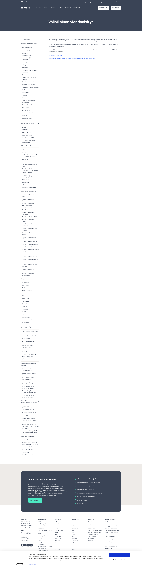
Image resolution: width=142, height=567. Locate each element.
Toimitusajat (25, 107)
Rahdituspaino (26, 92)
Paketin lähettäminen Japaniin (30, 244)
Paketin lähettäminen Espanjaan (28, 224)
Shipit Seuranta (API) (27, 449)
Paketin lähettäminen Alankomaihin (28, 200)
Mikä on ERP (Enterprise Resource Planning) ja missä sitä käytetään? (29, 420)
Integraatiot (24, 279)
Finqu (23, 293)
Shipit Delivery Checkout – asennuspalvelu (29, 378)
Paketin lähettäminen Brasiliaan (28, 220)
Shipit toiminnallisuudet (27, 436)
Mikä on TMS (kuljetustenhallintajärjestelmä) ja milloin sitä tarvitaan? (30, 407)
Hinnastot (53, 7)
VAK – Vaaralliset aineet (28, 113)
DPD (73, 530)
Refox (56, 547)
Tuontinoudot (25, 179)
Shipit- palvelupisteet (28, 105)
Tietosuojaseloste (27, 135)
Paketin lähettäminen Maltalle (30, 254)
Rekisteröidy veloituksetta (43, 479)
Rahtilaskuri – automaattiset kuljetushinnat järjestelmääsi (30, 443)
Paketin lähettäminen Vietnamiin (28, 270)
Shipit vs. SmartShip (27, 338)
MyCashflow (25, 303)
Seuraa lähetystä (99, 2)
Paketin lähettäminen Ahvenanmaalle (28, 195)
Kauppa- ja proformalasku (29, 162)
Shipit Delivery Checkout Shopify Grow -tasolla (28, 387)
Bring (73, 524)
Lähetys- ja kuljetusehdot (28, 123)
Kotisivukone (25, 298)
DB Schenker (75, 528)
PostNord (74, 549)
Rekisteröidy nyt (35, 500)
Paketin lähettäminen (110, 519)
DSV (73, 532)
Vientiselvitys (25, 182)
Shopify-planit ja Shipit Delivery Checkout (29, 364)
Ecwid (23, 288)
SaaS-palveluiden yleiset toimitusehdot (28, 141)
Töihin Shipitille (92, 536)
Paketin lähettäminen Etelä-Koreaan (29, 229)
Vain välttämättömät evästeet (119, 559)
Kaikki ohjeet (26, 39)
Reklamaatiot (25, 97)
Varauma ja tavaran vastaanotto (27, 119)
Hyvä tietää (91, 519)
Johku (23, 296)
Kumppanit (91, 538)
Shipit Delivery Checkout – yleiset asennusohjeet (29, 369)
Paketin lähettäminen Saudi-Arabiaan (29, 265)
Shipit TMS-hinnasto (43, 550)
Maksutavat (25, 67)
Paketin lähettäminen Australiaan (28, 213)
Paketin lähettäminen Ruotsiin (30, 259)
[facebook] (22, 545)
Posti (73, 547)
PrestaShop (25, 309)
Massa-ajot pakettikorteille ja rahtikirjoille (30, 71)
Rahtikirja (24, 95)
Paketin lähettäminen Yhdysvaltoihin (28, 274)
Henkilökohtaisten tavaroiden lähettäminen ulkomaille (30, 155)
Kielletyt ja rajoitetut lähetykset (27, 58)
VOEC (23, 185)
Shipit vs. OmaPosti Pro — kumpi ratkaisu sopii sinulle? (29, 335)
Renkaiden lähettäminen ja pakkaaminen (29, 101)
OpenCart (24, 306)
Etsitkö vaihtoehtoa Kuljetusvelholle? (27, 346)
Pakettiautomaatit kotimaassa (30, 87)
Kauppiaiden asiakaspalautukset (27, 54)
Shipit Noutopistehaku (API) (29, 447)
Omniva (73, 545)
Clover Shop (25, 285)
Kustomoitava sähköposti (29, 440)
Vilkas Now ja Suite (27, 319)
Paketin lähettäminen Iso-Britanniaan (29, 238)
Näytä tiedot (32, 564)
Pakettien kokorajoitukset (29, 84)
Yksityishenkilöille (42, 526)
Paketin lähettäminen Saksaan (30, 262)
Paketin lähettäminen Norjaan (30, 256)
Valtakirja (24, 115)
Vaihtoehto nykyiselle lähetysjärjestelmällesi (27, 326)
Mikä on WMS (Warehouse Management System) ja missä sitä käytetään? (30, 426)
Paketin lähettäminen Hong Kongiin (29, 233)
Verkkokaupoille (42, 524)
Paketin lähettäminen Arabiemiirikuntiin (28, 204)
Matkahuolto (75, 540)
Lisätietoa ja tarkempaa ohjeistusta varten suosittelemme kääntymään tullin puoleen (72, 58)
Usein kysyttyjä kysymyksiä (86, 2)
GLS (73, 536)
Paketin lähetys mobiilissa (29, 82)
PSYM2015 (25, 129)
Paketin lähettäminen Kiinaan (30, 247)
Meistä (90, 521)
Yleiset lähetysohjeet (26, 47)
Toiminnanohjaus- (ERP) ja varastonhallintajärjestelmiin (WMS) (45, 531)
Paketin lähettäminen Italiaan (30, 241)
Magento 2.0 (25, 301)
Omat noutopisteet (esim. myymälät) (29, 78)
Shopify (24, 314)
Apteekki (40, 542)
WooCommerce (26, 322)
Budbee (74, 526)
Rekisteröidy (115, 7)
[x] (31, 545)
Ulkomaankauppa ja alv (27, 145)
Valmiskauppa (26, 317)
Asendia (74, 521)
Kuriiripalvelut (41, 538)
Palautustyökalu (26, 452)
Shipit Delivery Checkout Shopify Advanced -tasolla (29, 391)
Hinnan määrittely (27, 51)
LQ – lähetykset (26, 110)
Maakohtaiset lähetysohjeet (28, 191)
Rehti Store (25, 311)
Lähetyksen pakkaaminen (29, 65)
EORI (23, 149)
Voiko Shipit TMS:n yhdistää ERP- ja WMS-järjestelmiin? (29, 431)
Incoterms (25, 159)
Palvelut (45, 7)
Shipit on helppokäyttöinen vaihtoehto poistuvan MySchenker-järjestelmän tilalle (29, 357)
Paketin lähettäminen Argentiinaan (28, 208)
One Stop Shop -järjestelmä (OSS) (29, 165)
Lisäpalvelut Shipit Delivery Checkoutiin (29, 374)
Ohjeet (61, 7)
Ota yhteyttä (68, 7)
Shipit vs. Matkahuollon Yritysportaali (28, 342)
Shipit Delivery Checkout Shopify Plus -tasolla (28, 396)
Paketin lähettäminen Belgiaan (30, 217)
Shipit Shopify (76, 7)
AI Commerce (26, 282)
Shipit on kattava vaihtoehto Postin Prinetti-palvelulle (29, 350)
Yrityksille (40, 521)
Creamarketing (58, 526)
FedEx (73, 534)
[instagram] (25, 545)
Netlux (73, 542)
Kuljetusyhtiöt (41, 536)
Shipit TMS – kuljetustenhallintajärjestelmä (29, 401)
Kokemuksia (91, 528)
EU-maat (24, 152)
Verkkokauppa (68, 2)
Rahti (39, 540)
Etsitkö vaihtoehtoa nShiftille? (30, 331)
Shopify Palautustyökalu (28, 455)
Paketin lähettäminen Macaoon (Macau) (30, 250)
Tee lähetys (38, 7)
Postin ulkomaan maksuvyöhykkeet (27, 176)
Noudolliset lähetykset (28, 74)
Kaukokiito (74, 538)
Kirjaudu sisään (109, 2)
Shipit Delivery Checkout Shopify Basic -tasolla (28, 382)
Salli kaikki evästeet (119, 555)
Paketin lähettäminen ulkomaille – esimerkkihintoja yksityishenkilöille (30, 170)
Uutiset (75, 2)
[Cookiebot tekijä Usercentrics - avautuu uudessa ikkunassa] (19, 564)
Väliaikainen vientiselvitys (71, 21)
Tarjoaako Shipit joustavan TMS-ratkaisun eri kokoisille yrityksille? (29, 414)
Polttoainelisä (26, 89)
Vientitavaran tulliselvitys (55, 55)
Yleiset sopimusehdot (28, 137)
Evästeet (24, 127)
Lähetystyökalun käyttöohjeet (29, 43)
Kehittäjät (90, 540)
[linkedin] (28, 545)
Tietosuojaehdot (26, 132)
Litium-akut (25, 62)
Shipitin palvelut (42, 519)
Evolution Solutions (27, 290)
